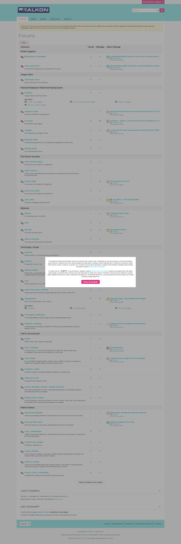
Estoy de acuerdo (90, 282)
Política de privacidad (97, 267)
